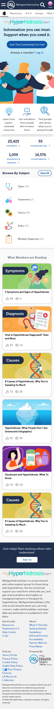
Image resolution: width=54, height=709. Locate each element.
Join (50, 7)
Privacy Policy (10, 658)
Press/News (35, 646)
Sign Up (27, 559)
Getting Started (37, 628)
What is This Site (38, 625)
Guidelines (35, 632)
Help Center (9, 632)
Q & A (28, 13)
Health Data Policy (12, 666)
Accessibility (36, 639)
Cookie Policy (10, 662)
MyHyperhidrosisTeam (23, 4)
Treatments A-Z (10, 628)
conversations (38, 159)
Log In (40, 52)
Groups (39, 13)
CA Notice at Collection (9, 678)
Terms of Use (9, 655)
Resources (16, 13)
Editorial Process (38, 635)
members (11, 145)
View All (44, 173)
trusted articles (38, 145)
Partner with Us (38, 643)
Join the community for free (27, 44)
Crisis (5, 635)
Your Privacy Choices (11, 671)
